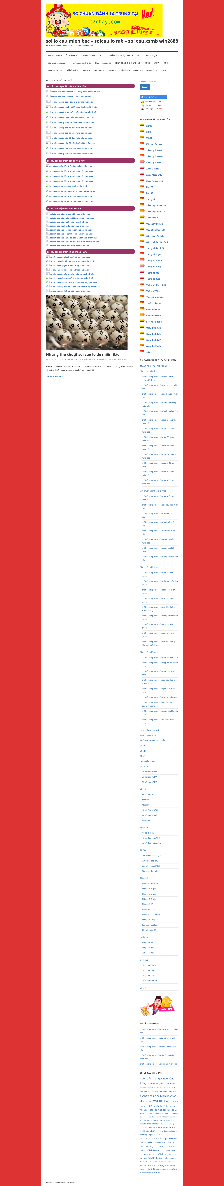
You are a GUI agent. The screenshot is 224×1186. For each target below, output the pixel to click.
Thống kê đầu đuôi (155, 248)
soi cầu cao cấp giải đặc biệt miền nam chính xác (72, 218)
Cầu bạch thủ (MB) (155, 224)
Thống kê (123, 70)
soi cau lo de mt (172, 1135)
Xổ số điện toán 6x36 (156, 205)
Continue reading (53, 376)
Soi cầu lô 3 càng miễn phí (167, 1162)
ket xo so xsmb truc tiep (158, 1113)
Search (145, 87)
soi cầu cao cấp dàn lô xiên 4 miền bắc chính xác (71, 181)
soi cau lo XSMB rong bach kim (163, 1154)
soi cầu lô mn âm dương (152, 1165)
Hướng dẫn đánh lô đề (81, 63)
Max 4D (149, 193)
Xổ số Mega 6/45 (154, 175)
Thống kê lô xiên (154, 260)
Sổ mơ (149, 352)
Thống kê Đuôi (153, 279)
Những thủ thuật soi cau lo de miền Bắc (82, 354)
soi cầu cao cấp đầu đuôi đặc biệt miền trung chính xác (75, 287)
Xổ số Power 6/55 (154, 181)
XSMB (149, 126)
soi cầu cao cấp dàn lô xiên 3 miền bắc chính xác (71, 176)
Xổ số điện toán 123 (155, 211)
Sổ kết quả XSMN (154, 156)
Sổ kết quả (71, 70)
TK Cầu (110, 70)
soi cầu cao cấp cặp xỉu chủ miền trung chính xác (72, 274)
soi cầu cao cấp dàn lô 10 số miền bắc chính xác (71, 196)
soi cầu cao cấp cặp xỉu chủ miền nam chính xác (71, 230)
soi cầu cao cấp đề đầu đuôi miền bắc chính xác (71, 201)
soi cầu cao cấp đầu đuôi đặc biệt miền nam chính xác (74, 242)
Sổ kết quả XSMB (154, 150)
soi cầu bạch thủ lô (152, 1162)
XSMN (149, 132)
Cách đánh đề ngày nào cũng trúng (160, 1083)
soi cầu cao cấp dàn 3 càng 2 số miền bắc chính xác (72, 191)
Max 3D (149, 187)
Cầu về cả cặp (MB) (155, 236)
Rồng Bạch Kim (147, 1131)
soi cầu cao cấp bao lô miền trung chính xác (69, 270)
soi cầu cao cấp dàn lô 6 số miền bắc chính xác (72, 153)
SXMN (156, 63)
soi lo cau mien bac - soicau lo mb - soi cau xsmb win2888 (84, 359)
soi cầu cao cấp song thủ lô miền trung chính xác (72, 278)
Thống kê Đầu (152, 273)
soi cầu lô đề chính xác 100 (163, 1169)
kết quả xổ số (164, 1124)
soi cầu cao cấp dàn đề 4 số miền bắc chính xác (72, 128)
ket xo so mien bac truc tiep (161, 1110)
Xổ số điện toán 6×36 (151, 843)
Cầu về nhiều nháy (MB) (157, 242)
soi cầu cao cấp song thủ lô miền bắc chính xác (72, 102)
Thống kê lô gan (153, 254)
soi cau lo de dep (162, 1131)
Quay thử (150, 70)
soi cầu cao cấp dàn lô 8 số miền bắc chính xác (70, 166)
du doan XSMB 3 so (154, 1101)
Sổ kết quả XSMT (154, 162)
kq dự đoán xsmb (166, 1117)
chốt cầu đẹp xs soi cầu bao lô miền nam (160, 657)
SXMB (147, 63)
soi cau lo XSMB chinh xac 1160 (163, 1147)
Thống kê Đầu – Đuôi (156, 285)
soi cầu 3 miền (171, 1158)
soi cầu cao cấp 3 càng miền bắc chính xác (68, 186)
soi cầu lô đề (150, 1169)
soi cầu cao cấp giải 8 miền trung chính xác (69, 265)
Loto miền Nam (153, 315)
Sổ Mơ (163, 70)
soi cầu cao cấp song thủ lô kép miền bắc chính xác (74, 112)
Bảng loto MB (148, 953)
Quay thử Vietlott (154, 346)
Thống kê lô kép (153, 266)
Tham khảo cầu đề (103, 63)
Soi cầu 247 (143, 1162)
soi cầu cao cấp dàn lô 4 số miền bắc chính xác (72, 148)
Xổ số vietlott (152, 168)
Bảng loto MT (148, 942)
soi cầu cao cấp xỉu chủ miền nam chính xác (70, 214)
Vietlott (84, 70)
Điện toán (98, 70)
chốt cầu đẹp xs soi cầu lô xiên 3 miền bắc (158, 1064)
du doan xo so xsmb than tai (165, 1088)
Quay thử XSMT (153, 340)
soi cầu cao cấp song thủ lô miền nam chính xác (71, 234)
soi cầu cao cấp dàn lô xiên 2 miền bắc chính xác (71, 171)
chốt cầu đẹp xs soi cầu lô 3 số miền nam (160, 697)
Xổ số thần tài (152, 217)
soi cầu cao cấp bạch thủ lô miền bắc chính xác (72, 97)
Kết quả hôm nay (55, 70)
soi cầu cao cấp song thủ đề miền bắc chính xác (72, 122)
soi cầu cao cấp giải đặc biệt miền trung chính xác (72, 261)
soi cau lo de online (145, 1139)
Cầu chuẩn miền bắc (90, 55)
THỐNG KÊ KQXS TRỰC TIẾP (127, 63)
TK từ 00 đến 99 (153, 303)
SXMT (166, 63)
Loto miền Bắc (153, 309)
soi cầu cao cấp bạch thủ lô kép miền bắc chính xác (74, 107)
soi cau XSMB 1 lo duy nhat (153, 1158)
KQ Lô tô (137, 70)
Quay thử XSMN (153, 334)
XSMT (149, 138)
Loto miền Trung (154, 322)
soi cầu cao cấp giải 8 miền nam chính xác (69, 222)
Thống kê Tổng (153, 291)
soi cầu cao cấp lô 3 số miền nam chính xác (69, 246)
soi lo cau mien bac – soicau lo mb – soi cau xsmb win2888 (112, 41)
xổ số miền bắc (155, 1173)
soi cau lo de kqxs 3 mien (160, 1135)
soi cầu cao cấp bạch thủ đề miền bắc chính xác (72, 117)
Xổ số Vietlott (148, 794)
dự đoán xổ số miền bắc (156, 1106)
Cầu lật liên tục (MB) (155, 230)
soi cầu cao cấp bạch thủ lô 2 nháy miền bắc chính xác (75, 91)
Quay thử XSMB (153, 328)
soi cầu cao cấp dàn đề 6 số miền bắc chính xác (72, 133)
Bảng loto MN (148, 947)
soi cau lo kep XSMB (163, 1138)
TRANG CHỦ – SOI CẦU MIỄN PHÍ (62, 55)
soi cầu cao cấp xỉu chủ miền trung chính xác (70, 257)
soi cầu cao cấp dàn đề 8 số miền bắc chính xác (72, 138)
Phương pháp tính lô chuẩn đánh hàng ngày (161, 1127)
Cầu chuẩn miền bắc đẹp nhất (117, 55)
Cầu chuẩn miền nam (57, 63)
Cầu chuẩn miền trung (145, 55)
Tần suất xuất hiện (155, 297)
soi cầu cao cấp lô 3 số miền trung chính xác (70, 291)
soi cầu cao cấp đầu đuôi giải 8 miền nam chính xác (73, 238)
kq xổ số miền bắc (151, 1124)
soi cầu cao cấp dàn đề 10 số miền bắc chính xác (73, 143)
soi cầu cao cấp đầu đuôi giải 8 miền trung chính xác (73, 282)
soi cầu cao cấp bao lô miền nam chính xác (69, 226)
